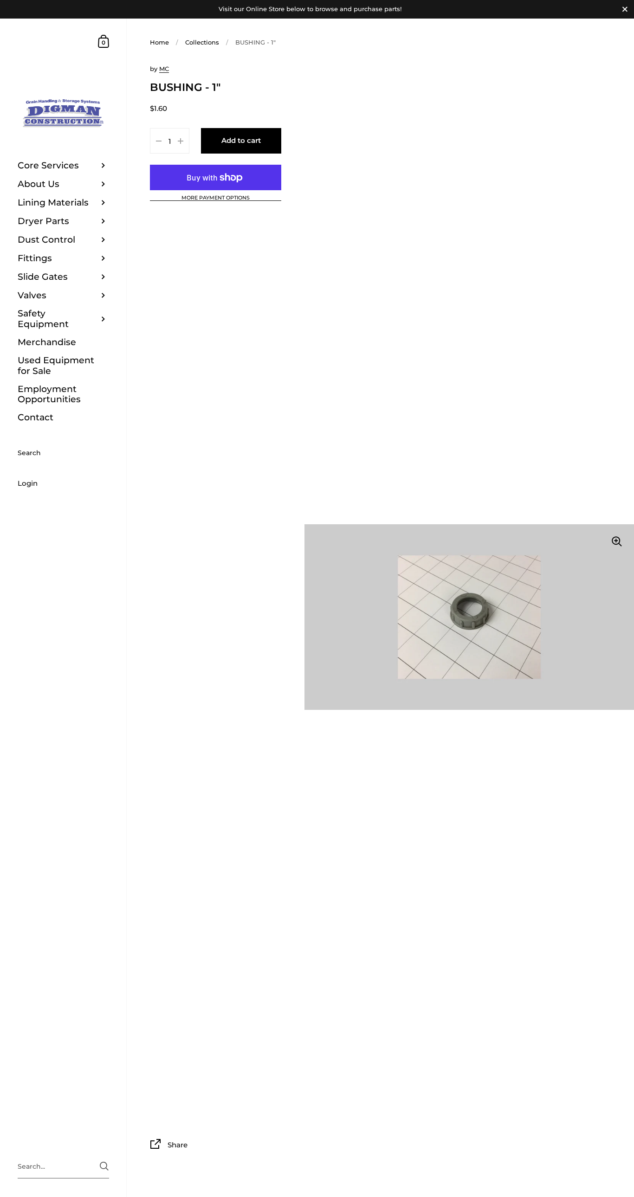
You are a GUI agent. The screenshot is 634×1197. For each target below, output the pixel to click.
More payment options (215, 198)
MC (164, 68)
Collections (202, 42)
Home (159, 42)
